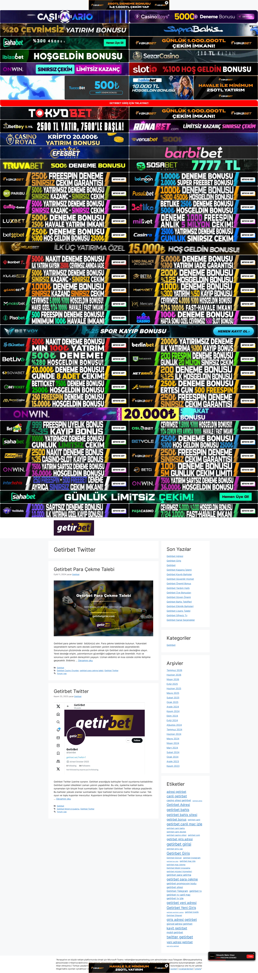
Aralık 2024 (173, 706)
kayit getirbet (177, 928)
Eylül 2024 (172, 720)
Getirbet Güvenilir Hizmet (180, 579)
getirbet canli (194, 819)
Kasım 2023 (173, 766)
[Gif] (129, 248)
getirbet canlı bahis (176, 828)
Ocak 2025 (172, 702)
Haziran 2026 (174, 675)
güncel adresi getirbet (179, 923)
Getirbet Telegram (177, 890)
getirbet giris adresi (180, 839)
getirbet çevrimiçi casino (175, 912)
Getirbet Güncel (174, 858)
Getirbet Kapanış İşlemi (179, 570)
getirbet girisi (179, 844)
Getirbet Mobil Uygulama (68, 809)
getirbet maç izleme (176, 864)
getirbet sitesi (175, 887)
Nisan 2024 (173, 743)
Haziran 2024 (174, 734)
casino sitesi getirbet (179, 800)
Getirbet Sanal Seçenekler (181, 620)
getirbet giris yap (175, 849)
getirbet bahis (178, 810)
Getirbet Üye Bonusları (179, 592)
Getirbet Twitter (111, 670)
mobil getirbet (175, 932)
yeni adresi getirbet (180, 942)
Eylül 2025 (172, 684)
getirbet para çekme (182, 879)
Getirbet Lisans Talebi (178, 611)
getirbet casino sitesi (177, 835)
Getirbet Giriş (174, 560)
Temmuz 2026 (174, 670)
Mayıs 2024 (173, 738)
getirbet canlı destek (176, 831)
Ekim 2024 (172, 716)
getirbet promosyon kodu (181, 883)
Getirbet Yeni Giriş (181, 908)
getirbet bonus (176, 819)
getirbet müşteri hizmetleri (179, 871)
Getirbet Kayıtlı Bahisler (179, 574)
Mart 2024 (172, 747)
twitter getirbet (180, 937)
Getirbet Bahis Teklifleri (179, 601)
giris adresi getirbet (182, 920)
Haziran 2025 (174, 688)
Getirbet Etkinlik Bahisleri (180, 606)
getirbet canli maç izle (184, 824)
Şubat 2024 (173, 752)
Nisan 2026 (173, 679)
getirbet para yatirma (179, 874)
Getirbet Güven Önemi (179, 597)
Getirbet (60, 668)
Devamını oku (85, 660)
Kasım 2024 (173, 711)
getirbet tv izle (175, 898)
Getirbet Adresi (175, 556)
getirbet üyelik (192, 912)
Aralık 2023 (173, 761)
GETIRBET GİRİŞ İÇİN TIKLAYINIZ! (129, 103)
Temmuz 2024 (174, 729)
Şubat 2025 (173, 697)
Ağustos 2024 (174, 725)
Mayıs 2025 (173, 693)
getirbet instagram (191, 858)
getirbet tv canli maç (178, 894)
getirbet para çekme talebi (91, 670)
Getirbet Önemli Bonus (179, 583)
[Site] (64, 179)
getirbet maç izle (188, 861)
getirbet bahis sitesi (182, 815)
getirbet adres (197, 801)
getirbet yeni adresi (182, 903)
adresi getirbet (176, 791)
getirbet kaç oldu (172, 861)
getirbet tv (195, 890)
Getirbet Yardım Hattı (178, 588)
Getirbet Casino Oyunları (68, 670)
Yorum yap (62, 673)
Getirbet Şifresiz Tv (177, 615)
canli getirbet (177, 796)
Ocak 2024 (172, 757)
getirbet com (194, 835)
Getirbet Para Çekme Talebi (84, 569)
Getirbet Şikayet (174, 915)
